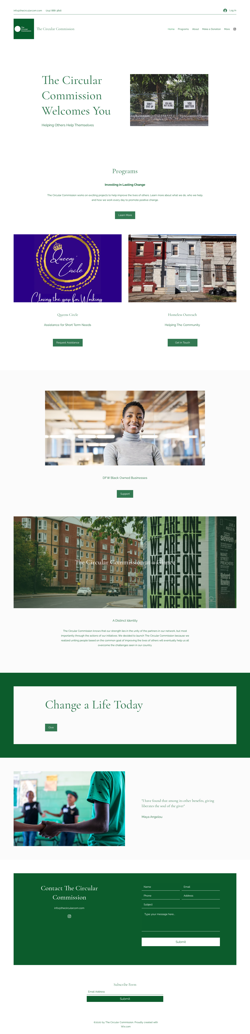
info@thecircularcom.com (28, 10)
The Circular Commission (55, 29)
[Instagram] (234, 29)
